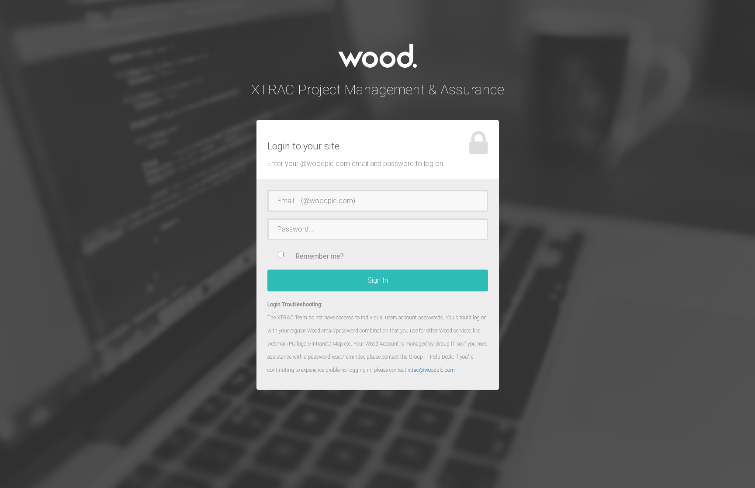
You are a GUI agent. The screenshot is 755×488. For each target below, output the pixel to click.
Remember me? (319, 256)
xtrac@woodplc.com (431, 370)
